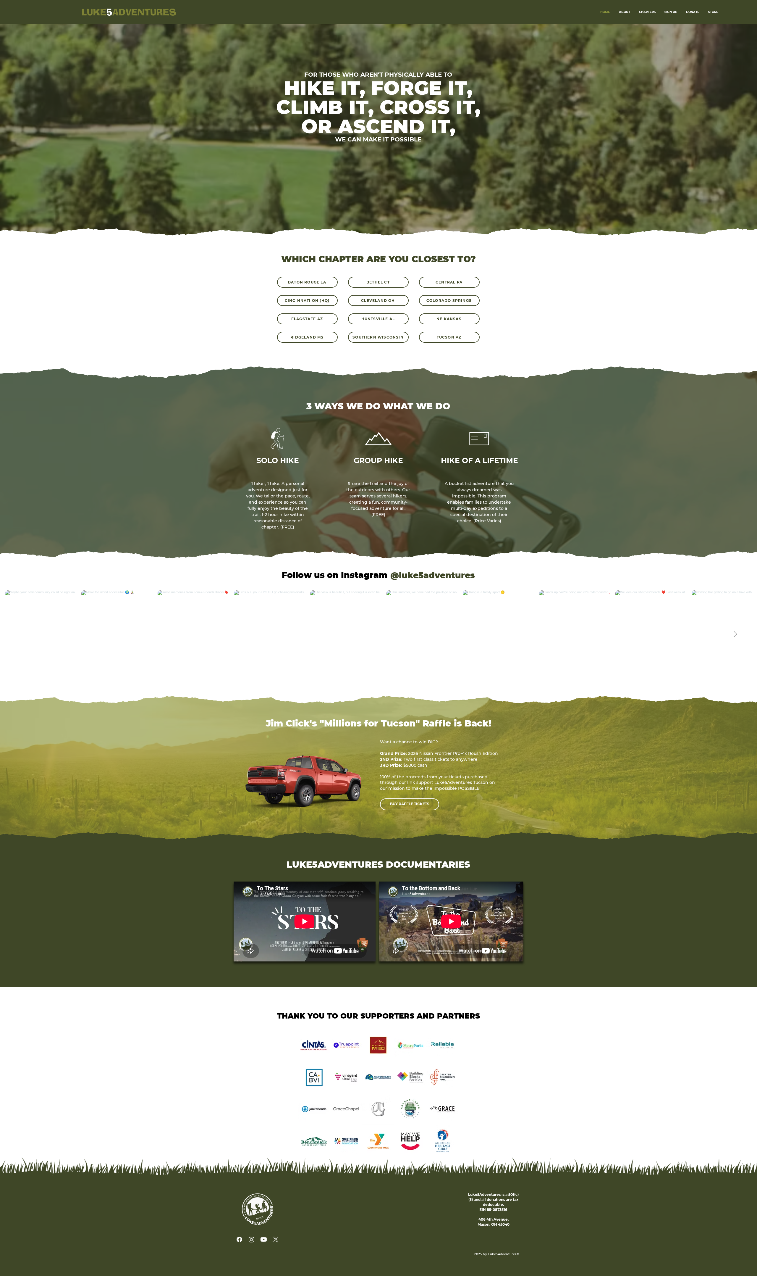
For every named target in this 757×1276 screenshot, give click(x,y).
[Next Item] (735, 634)
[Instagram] (251, 1239)
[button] (671, 12)
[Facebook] (239, 1239)
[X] (275, 1239)
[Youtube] (263, 1239)
